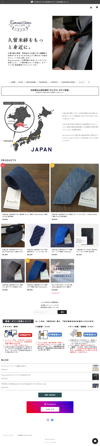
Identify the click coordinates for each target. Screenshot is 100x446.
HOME (13, 82)
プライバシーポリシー (8, 435)
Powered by (48, 442)
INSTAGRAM (31, 82)
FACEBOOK (43, 82)
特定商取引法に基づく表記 (24, 435)
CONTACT (54, 82)
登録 (62, 312)
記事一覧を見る (50, 395)
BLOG (21, 82)
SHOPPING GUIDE (68, 82)
